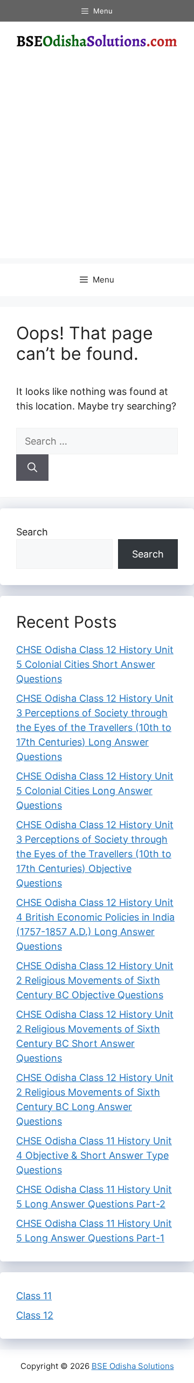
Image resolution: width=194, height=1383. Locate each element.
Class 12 (34, 1315)
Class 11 (34, 1295)
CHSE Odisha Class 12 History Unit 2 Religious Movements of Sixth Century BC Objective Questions (95, 980)
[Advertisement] (97, 161)
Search (32, 532)
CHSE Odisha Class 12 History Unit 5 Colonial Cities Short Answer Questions (95, 664)
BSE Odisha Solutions (133, 1366)
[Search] (32, 467)
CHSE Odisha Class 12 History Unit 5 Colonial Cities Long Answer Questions (95, 790)
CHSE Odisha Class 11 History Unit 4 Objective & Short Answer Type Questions (94, 1155)
